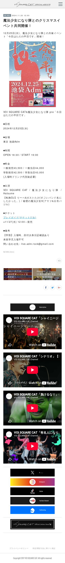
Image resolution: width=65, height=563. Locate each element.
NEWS (7, 15)
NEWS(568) (8, 252)
